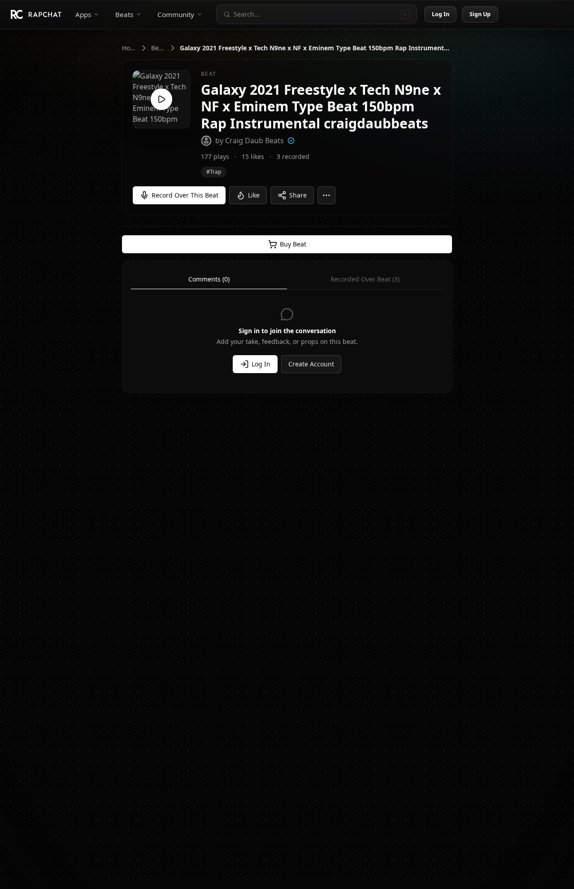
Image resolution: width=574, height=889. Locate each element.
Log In (441, 14)
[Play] (161, 99)
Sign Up (480, 14)
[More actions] (326, 195)
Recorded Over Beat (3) (365, 279)
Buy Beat (293, 244)
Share (298, 195)
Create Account (311, 364)
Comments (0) (209, 279)
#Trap (213, 172)
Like (254, 195)
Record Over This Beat (185, 195)
